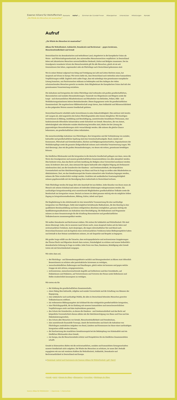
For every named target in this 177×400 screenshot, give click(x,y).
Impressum (55, 391)
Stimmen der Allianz (65, 377)
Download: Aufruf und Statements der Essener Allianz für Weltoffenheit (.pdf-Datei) (81, 360)
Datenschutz (66, 391)
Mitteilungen (136, 15)
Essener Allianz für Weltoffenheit (44, 15)
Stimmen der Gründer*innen (93, 15)
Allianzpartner (111, 15)
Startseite (66, 15)
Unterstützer (124, 15)
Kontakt (147, 15)
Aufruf (75, 15)
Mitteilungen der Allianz (102, 377)
